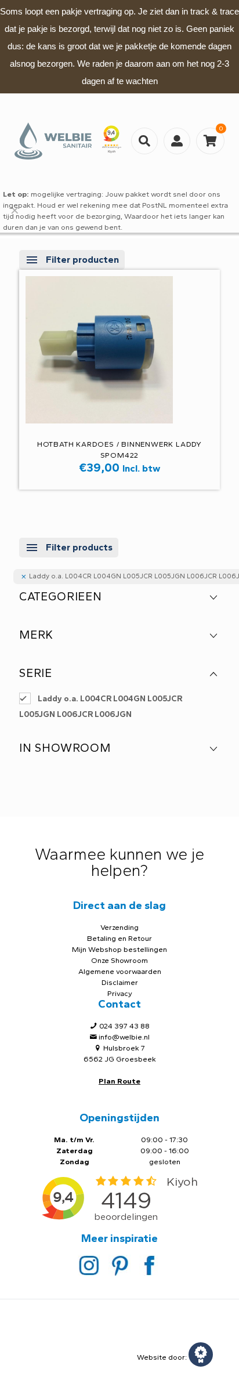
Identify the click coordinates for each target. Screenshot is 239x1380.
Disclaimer (120, 982)
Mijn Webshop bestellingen (119, 949)
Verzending (119, 927)
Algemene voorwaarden (119, 971)
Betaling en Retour (119, 938)
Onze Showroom (119, 960)
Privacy (119, 993)
